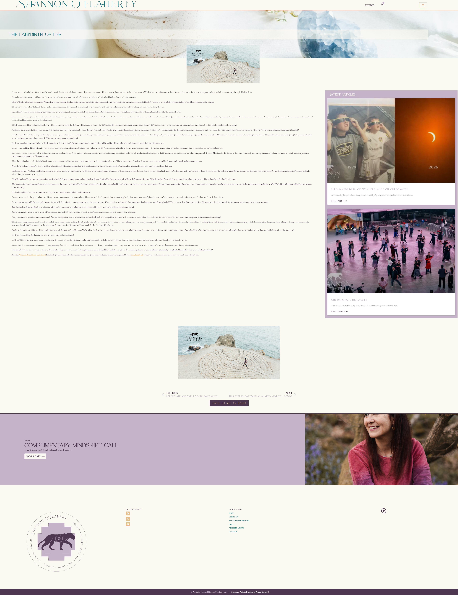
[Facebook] (128, 513)
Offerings (369, 5)
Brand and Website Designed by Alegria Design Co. (250, 592)
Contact (233, 532)
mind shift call (137, 255)
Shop (231, 513)
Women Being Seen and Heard (32, 255)
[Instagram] (128, 519)
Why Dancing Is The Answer (349, 299)
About (232, 524)
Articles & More (236, 528)
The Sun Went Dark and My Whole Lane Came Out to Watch (369, 189)
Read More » (339, 200)
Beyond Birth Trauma (239, 521)
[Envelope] (128, 524)
